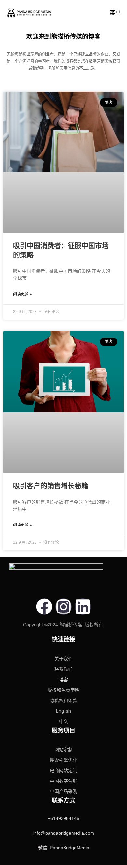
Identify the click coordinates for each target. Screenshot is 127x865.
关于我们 (63, 658)
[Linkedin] (83, 606)
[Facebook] (44, 606)
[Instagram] (63, 606)
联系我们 (63, 669)
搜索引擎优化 (63, 760)
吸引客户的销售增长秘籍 (50, 485)
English (63, 711)
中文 (63, 721)
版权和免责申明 (63, 690)
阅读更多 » (22, 294)
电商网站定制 (63, 770)
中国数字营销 (63, 781)
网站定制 (63, 749)
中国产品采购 (63, 791)
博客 (63, 679)
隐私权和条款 (63, 700)
